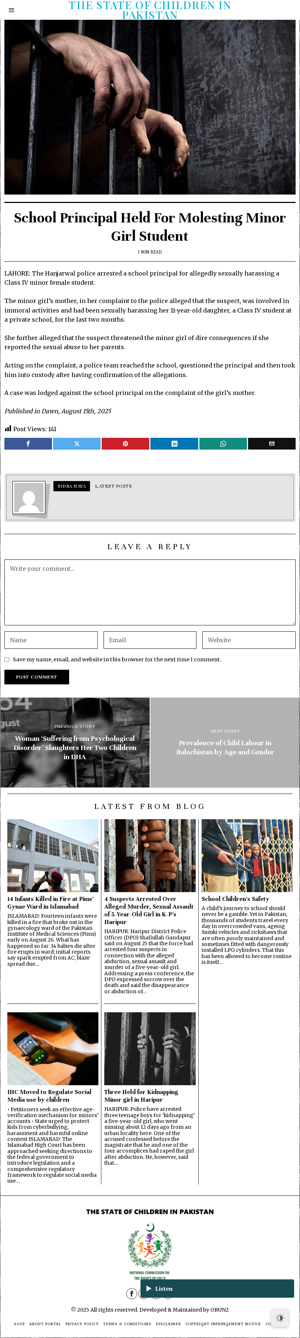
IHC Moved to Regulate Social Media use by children (49, 1096)
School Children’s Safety (235, 899)
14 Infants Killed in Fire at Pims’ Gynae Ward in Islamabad (50, 902)
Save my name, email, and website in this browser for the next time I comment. (117, 659)
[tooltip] (28, 444)
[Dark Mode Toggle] (280, 1318)
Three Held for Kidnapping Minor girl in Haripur (141, 1096)
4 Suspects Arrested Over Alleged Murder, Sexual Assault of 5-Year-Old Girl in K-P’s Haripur (149, 910)
